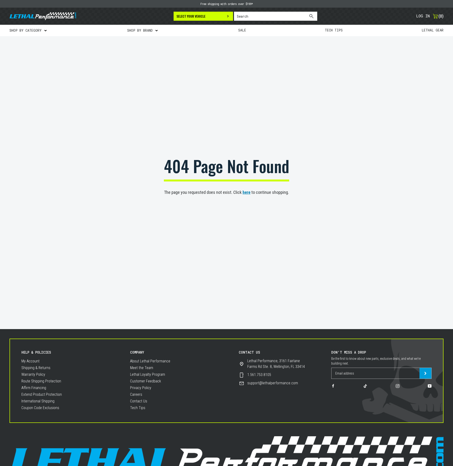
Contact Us (138, 401)
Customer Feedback (145, 381)
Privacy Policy (140, 388)
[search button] (311, 16)
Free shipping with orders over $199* (226, 4)
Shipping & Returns (35, 368)
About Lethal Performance (150, 361)
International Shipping (37, 401)
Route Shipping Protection (41, 381)
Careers (136, 394)
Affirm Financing (33, 388)
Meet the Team (141, 368)
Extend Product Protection (41, 394)
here (246, 192)
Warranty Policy (33, 374)
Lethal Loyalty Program (147, 374)
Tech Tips (137, 408)
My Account (30, 361)
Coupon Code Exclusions (40, 408)
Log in (423, 15)
